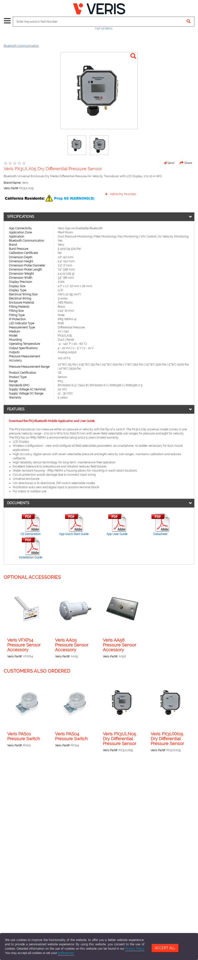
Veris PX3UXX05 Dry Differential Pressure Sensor (167, 738)
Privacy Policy (134, 948)
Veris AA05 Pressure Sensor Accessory (71, 645)
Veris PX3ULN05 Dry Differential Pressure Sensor (119, 738)
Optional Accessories (32, 577)
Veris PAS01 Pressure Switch (23, 736)
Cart (104, 28)
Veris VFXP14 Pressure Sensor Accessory (24, 645)
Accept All (165, 948)
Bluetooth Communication (21, 45)
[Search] (188, 22)
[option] (77, 145)
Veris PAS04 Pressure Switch (71, 736)
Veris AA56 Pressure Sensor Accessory (119, 645)
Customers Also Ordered (37, 671)
